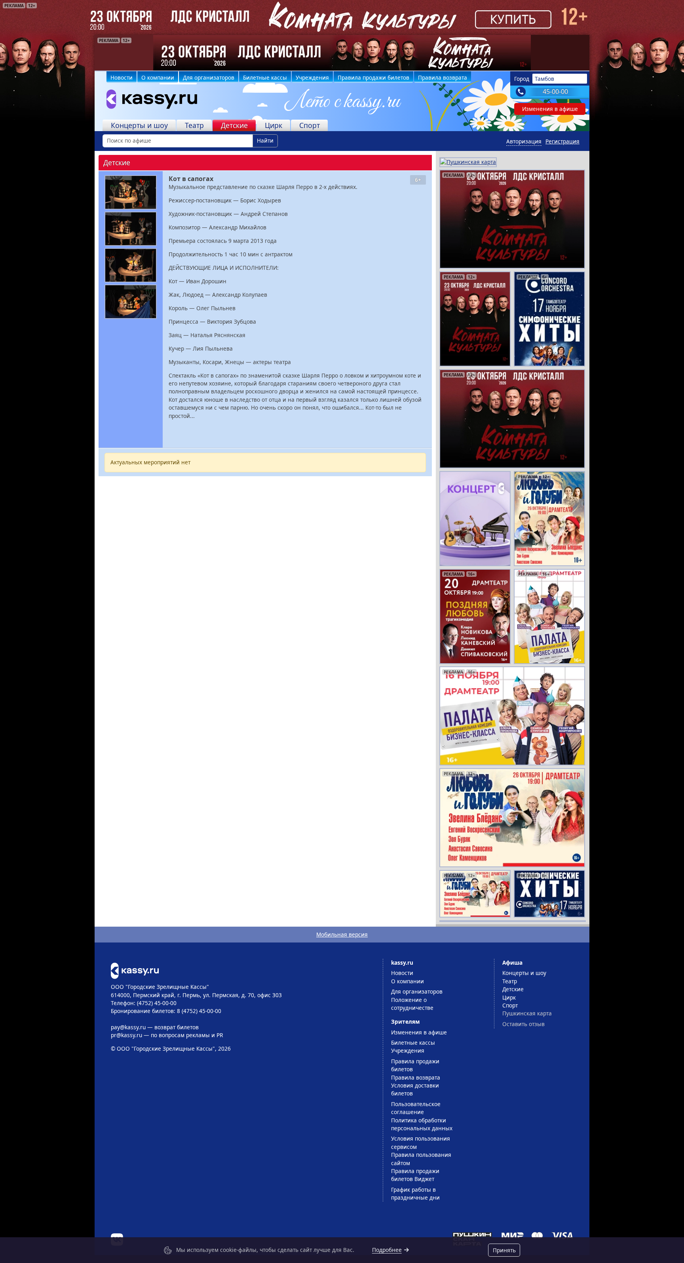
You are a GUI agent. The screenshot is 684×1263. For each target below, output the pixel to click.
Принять (504, 1250)
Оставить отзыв (523, 1024)
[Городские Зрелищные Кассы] (148, 101)
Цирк (273, 125)
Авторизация (524, 141)
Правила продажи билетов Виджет (415, 1175)
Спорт (309, 125)
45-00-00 (555, 91)
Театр (194, 125)
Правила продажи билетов (373, 77)
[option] (342, 53)
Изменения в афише (550, 109)
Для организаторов (208, 77)
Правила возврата (442, 77)
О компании (157, 77)
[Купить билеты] (135, 970)
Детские (234, 125)
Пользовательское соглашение (416, 1108)
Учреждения (312, 77)
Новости (121, 77)
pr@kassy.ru (126, 1035)
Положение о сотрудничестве (412, 1003)
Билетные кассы (265, 77)
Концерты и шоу (139, 125)
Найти (265, 140)
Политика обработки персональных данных (421, 1124)
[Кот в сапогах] (130, 192)
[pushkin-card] (468, 161)
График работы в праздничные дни (415, 1193)
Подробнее (387, 1249)
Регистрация (562, 141)
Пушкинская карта (527, 1013)
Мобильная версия (342, 934)
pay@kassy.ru (128, 1027)
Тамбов (544, 78)
